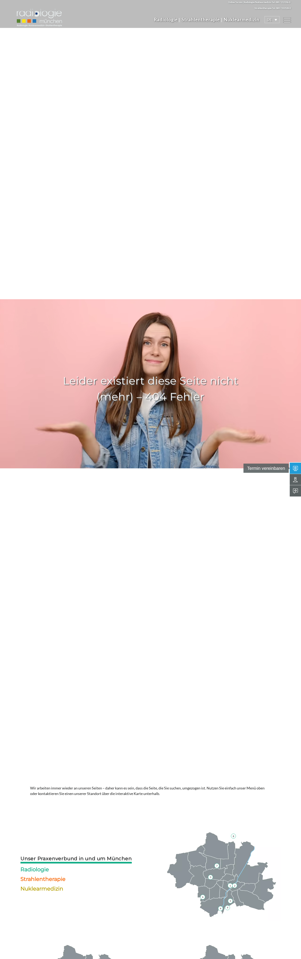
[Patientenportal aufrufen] (295, 490)
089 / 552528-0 (283, 8)
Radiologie (166, 19)
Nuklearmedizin (241, 19)
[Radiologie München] (39, 15)
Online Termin (235, 2)
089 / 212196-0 (283, 2)
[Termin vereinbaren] (295, 468)
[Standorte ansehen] (295, 479)
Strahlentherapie (201, 19)
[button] (272, 19)
